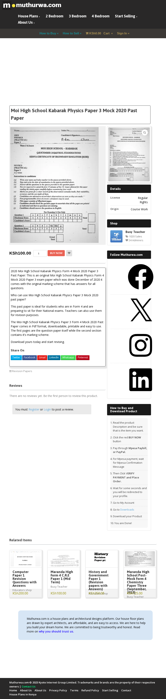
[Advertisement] (83, 77)
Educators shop (22, 590)
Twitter (16, 357)
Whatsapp (68, 357)
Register (34, 409)
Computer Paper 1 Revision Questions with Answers (25, 579)
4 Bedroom (101, 16)
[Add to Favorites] (69, 253)
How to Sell (71, 33)
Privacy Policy (58, 690)
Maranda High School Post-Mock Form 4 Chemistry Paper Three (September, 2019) (138, 582)
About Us (25, 22)
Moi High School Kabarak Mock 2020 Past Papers (78, 372)
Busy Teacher (135, 232)
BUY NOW (56, 253)
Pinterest (83, 357)
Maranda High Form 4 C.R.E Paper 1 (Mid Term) (62, 577)
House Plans (28, 16)
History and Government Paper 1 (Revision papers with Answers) (99, 580)
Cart (99, 33)
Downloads (127, 509)
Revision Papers (22, 371)
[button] (145, 132)
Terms (74, 690)
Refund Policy (90, 690)
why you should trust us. (56, 631)
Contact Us (28, 686)
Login (47, 409)
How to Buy (47, 33)
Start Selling (125, 16)
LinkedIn (54, 357)
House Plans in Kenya (22, 694)
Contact (126, 690)
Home (13, 690)
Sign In (122, 33)
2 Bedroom (54, 16)
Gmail (42, 357)
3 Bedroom (77, 16)
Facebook (29, 357)
